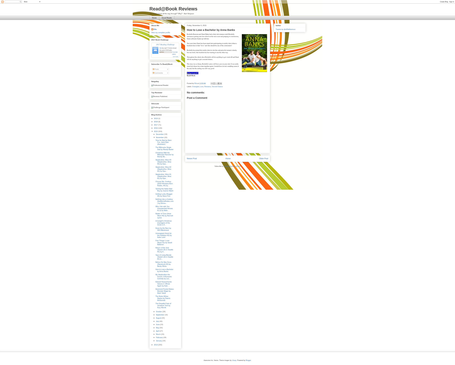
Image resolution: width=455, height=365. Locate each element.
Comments (158, 73)
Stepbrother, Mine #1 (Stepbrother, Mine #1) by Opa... (163, 176)
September (160, 315)
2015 (156, 131)
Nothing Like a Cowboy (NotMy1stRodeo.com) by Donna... (164, 201)
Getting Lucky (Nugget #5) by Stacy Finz (163, 195)
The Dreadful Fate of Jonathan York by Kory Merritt (163, 305)
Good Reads (167, 18)
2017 (156, 125)
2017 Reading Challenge (165, 44)
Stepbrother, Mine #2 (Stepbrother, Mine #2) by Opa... (163, 169)
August (159, 318)
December (160, 134)
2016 (156, 128)
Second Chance (217, 86)
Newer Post (192, 159)
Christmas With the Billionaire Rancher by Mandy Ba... (164, 155)
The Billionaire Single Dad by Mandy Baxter (164, 148)
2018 (156, 122)
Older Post (263, 159)
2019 (156, 118)
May (158, 328)
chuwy (234, 360)
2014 (156, 345)
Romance (207, 86)
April (158, 331)
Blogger (248, 360)
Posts (156, 69)
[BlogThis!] (214, 83)
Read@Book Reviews (173, 8)
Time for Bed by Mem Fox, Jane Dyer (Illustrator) (163, 142)
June (158, 324)
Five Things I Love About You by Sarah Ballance (163, 243)
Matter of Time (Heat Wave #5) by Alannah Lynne (164, 216)
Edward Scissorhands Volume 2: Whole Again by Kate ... (163, 284)
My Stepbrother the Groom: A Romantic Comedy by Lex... (163, 277)
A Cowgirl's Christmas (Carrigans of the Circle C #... (163, 223)
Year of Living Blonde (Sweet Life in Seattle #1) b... (164, 257)
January (159, 341)
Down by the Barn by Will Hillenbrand (163, 229)
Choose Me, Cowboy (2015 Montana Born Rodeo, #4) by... (164, 183)
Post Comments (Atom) (232, 166)
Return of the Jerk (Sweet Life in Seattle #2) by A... (164, 250)
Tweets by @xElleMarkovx (285, 29)
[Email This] (212, 83)
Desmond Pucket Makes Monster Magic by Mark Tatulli (164, 291)
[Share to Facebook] (218, 83)
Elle (155, 29)
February (159, 337)
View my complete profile (160, 32)
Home (154, 18)
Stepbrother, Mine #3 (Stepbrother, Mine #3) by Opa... (163, 162)
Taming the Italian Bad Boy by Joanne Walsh (164, 190)
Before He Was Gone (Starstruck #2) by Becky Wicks (163, 264)
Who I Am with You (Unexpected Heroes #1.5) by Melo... (164, 208)
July (157, 321)
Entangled (195, 86)
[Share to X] (216, 83)
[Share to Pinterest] (221, 83)
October (159, 311)
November (160, 137)
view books (175, 56)
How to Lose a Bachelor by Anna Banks (164, 270)
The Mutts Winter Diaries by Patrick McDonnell (162, 298)
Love (201, 86)
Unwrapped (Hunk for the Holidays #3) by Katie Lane (163, 235)
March (158, 334)
